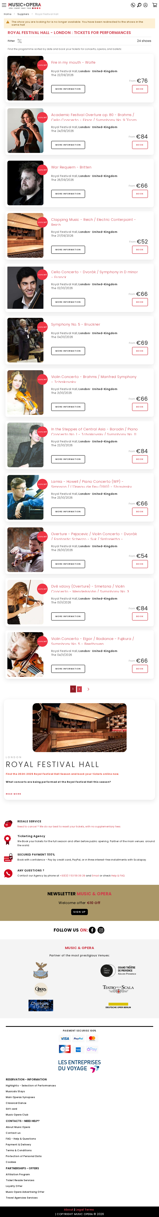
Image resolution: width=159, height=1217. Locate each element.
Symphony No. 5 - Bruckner (75, 324)
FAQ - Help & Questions (21, 1138)
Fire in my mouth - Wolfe (73, 62)
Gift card (11, 1108)
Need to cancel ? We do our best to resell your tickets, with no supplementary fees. (69, 826)
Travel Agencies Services (22, 1197)
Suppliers (23, 14)
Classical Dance (16, 1103)
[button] (145, 5)
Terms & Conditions (19, 1150)
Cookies (11, 1162)
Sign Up (79, 912)
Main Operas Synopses (20, 1097)
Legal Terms (85, 1210)
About (68, 1210)
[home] (24, 6)
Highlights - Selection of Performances (31, 1085)
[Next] (88, 689)
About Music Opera (18, 1127)
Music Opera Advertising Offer (25, 1192)
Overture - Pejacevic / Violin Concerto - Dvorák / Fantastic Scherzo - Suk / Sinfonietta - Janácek (94, 539)
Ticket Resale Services (20, 1180)
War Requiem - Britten (71, 167)
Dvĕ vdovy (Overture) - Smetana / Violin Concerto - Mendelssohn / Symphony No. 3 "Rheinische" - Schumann (90, 591)
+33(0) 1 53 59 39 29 (72, 875)
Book (140, 89)
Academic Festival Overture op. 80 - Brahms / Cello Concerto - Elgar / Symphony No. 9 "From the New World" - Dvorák (94, 120)
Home (7, 14)
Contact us (13, 1133)
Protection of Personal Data (24, 1156)
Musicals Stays (15, 1091)
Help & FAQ (118, 875)
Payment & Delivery (18, 1144)
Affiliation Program (18, 1174)
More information (68, 89)
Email (95, 875)
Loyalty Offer (14, 1186)
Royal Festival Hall (64, 71)
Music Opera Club (17, 1114)
